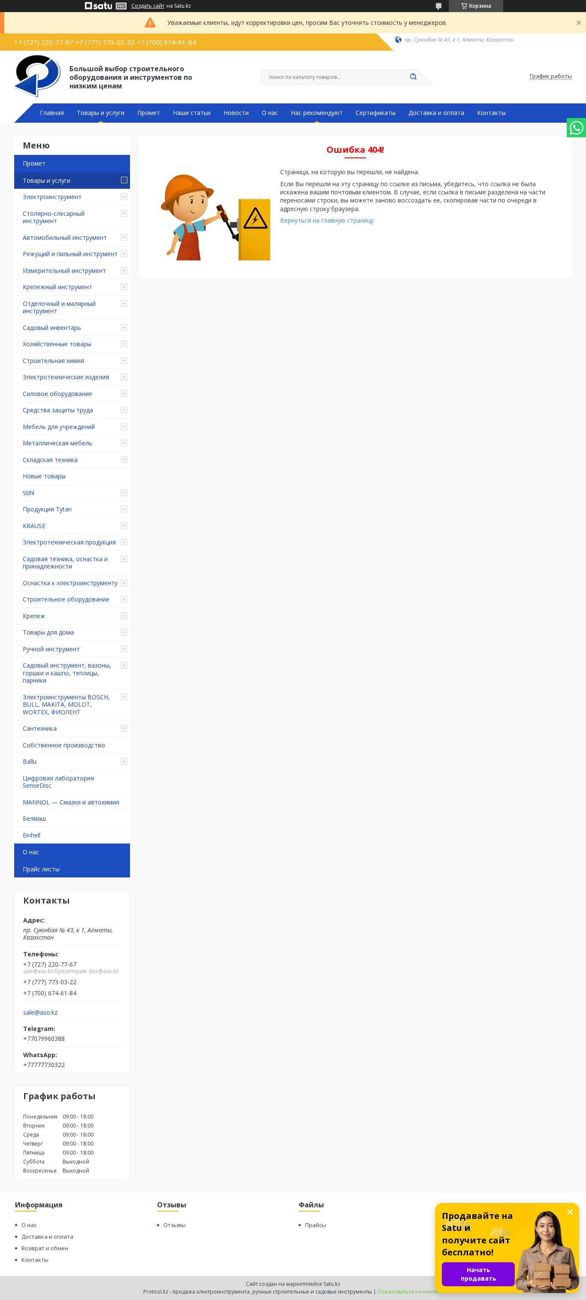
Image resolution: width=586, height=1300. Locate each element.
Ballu (29, 761)
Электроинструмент (52, 197)
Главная (52, 113)
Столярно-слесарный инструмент (54, 217)
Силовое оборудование (57, 394)
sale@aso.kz (40, 1012)
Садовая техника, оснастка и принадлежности (65, 563)
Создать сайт (147, 6)
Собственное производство (64, 745)
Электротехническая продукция (69, 542)
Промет (148, 113)
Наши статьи (192, 113)
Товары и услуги (100, 113)
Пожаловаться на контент (410, 1291)
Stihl (28, 493)
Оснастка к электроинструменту (70, 583)
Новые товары (44, 476)
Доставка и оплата (436, 113)
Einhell (31, 835)
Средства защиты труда (58, 410)
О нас (270, 113)
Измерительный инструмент (64, 270)
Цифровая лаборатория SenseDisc (58, 782)
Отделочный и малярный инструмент (59, 307)
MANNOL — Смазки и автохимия (71, 802)
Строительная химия (53, 361)
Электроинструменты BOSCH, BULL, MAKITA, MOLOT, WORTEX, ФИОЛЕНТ (66, 704)
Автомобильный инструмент (65, 237)
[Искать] (413, 77)
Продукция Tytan (47, 509)
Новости (236, 113)
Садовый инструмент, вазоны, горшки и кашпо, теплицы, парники (67, 672)
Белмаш (34, 818)
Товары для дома (48, 632)
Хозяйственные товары (57, 344)
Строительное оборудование (66, 599)
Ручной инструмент (51, 649)
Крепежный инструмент (57, 287)
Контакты (491, 113)
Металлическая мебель (57, 443)
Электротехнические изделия (66, 377)
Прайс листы (41, 869)
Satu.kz (331, 1284)
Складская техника (50, 460)
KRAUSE (34, 526)
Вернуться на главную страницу (327, 220)
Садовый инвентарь (52, 327)
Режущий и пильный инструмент (70, 254)
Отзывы (174, 1225)
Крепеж (34, 616)
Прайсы (315, 1225)
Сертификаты (376, 113)
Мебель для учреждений (59, 427)
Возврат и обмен (44, 1248)
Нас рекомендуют (317, 113)
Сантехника (40, 728)
